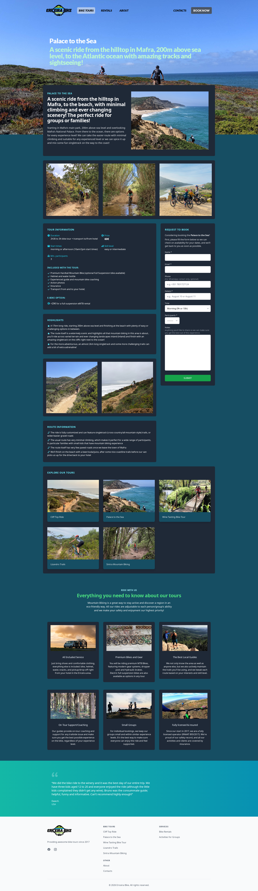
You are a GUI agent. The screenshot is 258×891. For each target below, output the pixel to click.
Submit (188, 378)
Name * (168, 252)
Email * (168, 264)
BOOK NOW (201, 10)
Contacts (107, 870)
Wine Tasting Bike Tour (173, 517)
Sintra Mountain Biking (118, 564)
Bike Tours (109, 826)
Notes (167, 327)
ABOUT (123, 10)
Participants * (171, 315)
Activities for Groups (169, 837)
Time (167, 303)
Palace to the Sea (115, 517)
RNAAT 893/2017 (190, 734)
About (106, 865)
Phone (168, 276)
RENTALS (106, 10)
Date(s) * (169, 291)
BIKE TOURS (86, 10)
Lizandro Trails (58, 564)
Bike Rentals (165, 831)
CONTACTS (179, 10)
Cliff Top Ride (57, 517)
